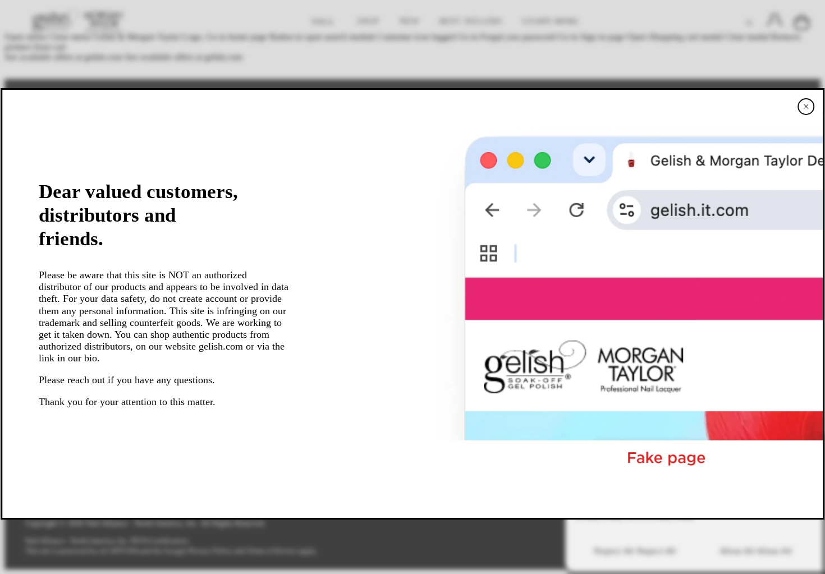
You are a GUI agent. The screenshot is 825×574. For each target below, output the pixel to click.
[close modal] (805, 106)
